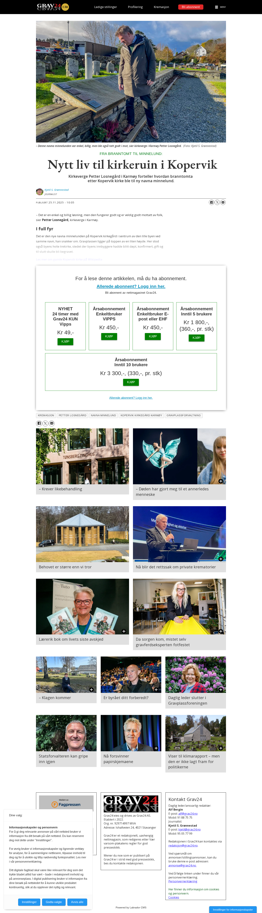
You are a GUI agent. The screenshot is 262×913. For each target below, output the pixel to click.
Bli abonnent (191, 7)
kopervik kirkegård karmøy (141, 415)
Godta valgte (54, 902)
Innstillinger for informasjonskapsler (233, 909)
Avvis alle (77, 902)
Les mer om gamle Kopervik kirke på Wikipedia (69, 259)
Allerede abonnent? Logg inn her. (131, 286)
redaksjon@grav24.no (183, 845)
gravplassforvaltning (184, 415)
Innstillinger (29, 902)
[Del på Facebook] (211, 202)
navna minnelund (103, 415)
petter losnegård (72, 415)
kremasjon (46, 415)
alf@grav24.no (188, 814)
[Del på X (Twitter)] (217, 202)
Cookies (173, 897)
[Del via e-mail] (223, 202)
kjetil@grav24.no (189, 829)
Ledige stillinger (105, 7)
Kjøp (65, 341)
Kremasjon (161, 7)
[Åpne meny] (216, 7)
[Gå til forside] (53, 7)
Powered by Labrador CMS (131, 907)
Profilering (135, 7)
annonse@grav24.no (182, 865)
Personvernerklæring (182, 881)
